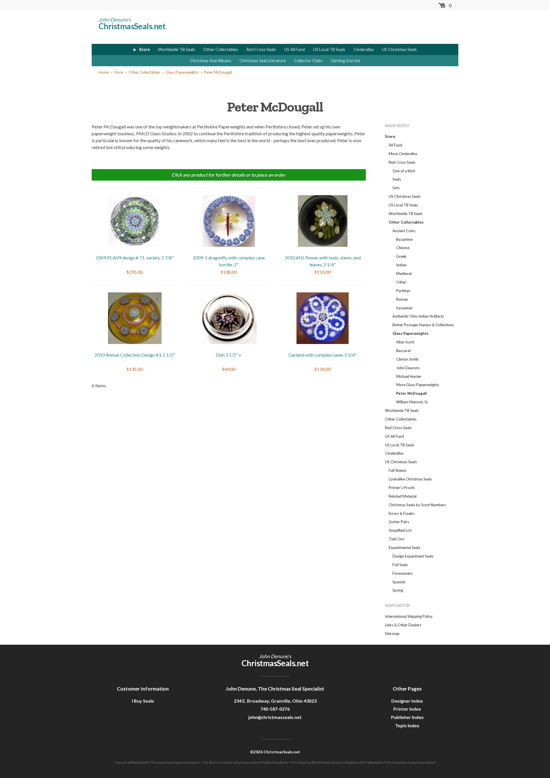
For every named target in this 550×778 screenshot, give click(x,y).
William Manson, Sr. (412, 402)
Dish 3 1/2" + (228, 354)
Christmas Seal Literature (262, 60)
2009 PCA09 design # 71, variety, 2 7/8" (135, 257)
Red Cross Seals (261, 49)
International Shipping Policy (409, 616)
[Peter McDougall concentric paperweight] (134, 220)
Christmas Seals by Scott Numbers (417, 505)
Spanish (398, 582)
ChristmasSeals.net (132, 26)
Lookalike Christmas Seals (410, 479)
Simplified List (400, 530)
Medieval (404, 273)
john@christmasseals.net (275, 717)
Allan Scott (405, 342)
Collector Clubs (308, 60)
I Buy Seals (143, 700)
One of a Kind (403, 171)
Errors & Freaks (402, 513)
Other (401, 282)
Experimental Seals (404, 547)
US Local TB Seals (329, 49)
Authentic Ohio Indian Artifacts (418, 316)
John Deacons (408, 367)
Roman (402, 299)
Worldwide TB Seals (176, 49)
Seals (396, 179)
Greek (401, 256)
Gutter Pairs (399, 521)
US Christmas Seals (399, 49)
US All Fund (294, 49)
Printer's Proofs (402, 487)
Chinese (402, 247)
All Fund (395, 145)
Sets (396, 187)
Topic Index (407, 725)
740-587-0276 (275, 708)
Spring (397, 590)
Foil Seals (400, 564)
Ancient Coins (403, 230)
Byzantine (404, 239)
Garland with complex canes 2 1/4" (322, 354)
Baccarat (403, 350)
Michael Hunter (408, 376)
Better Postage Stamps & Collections (423, 324)
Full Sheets (397, 470)
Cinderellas (363, 49)
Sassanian (404, 308)
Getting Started (345, 60)
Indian (401, 265)
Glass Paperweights (182, 72)
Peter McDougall (218, 72)
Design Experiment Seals (412, 556)
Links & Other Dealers (403, 625)
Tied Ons (396, 539)
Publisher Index (407, 717)
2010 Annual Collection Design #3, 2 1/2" (135, 354)
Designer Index (407, 700)
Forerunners (402, 573)
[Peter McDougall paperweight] (229, 220)
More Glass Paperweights (417, 384)
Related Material (403, 496)
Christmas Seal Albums (210, 60)
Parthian (403, 290)
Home (104, 72)
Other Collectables (220, 49)
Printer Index (407, 708)
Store (144, 49)
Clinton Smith (407, 359)
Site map (392, 633)
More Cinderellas (403, 153)
